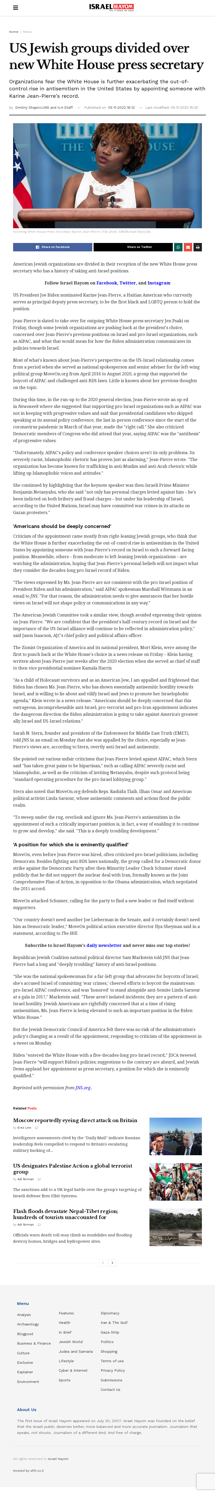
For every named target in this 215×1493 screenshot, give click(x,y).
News (27, 32)
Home (13, 32)
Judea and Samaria (76, 1351)
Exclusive (25, 1362)
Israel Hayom (58, 1459)
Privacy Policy (113, 1370)
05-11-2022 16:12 (121, 108)
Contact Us (110, 1389)
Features (66, 1313)
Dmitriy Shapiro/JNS (32, 108)
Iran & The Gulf (114, 1322)
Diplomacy (111, 1313)
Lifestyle (66, 1361)
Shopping (109, 1351)
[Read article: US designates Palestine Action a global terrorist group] (175, 1182)
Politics (107, 1342)
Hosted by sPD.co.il (28, 1471)
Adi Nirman (26, 1179)
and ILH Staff (61, 108)
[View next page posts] (112, 1263)
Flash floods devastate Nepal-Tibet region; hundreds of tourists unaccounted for (65, 1214)
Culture (23, 1353)
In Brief (65, 1332)
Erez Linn (24, 1127)
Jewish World (71, 1342)
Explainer (25, 1372)
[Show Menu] (15, 8)
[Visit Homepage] (111, 8)
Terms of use (112, 1361)
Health (64, 1322)
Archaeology (28, 1324)
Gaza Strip (110, 1332)
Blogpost (25, 1334)
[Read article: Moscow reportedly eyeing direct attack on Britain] (175, 1136)
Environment (28, 1382)
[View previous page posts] (103, 1263)
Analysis (24, 1315)
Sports (65, 1380)
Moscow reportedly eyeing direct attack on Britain (75, 1120)
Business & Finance (34, 1343)
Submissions (111, 1380)
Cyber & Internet (73, 1370)
